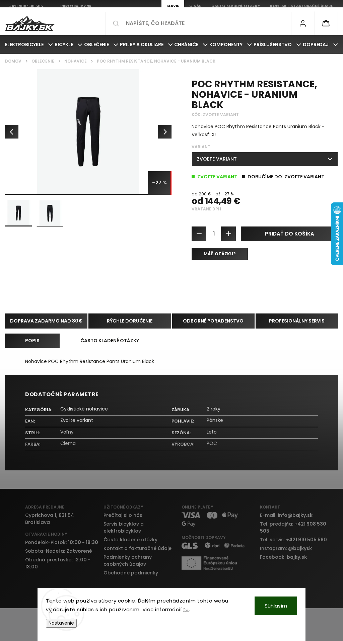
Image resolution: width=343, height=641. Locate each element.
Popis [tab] (32, 340)
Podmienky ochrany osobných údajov (128, 560)
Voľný (67, 432)
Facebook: (283, 557)
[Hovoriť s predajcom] (220, 254)
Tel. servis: (293, 539)
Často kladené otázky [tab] (109, 340)
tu (186, 609)
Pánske (215, 420)
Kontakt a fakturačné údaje (138, 548)
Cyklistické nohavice (84, 408)
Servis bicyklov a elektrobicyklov (124, 527)
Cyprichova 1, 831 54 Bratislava (49, 519)
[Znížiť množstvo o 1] (199, 233)
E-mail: (286, 515)
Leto (212, 432)
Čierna (68, 443)
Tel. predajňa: (293, 527)
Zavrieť (325, 279)
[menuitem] (29, 44)
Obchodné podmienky (131, 572)
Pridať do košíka (289, 233)
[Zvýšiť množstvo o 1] (228, 233)
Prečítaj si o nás (123, 515)
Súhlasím (276, 605)
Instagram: (286, 548)
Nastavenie (61, 623)
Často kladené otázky (130, 539)
